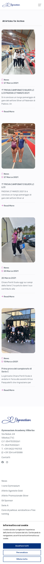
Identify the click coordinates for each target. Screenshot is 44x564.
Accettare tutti (22, 546)
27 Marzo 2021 (11, 83)
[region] (22, 543)
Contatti (5, 457)
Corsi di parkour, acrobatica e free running (18, 512)
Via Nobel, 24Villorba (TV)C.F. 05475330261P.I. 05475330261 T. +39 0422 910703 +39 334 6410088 (17, 441)
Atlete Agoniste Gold (12, 490)
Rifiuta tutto (22, 559)
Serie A (4, 505)
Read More (9, 111)
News (6, 80)
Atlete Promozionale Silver (14, 495)
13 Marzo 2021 (11, 361)
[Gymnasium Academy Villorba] (22, 5)
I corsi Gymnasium (10, 485)
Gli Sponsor (7, 500)
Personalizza (22, 552)
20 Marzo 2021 (11, 271)
